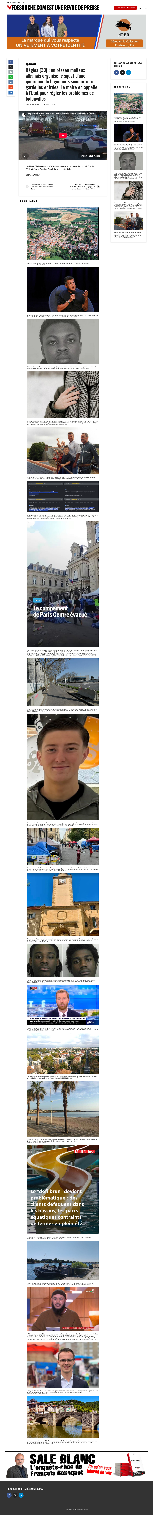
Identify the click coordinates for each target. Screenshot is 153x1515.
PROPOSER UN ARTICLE (15, 2)
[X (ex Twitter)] (122, 72)
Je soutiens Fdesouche (125, 8)
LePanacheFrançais (32, 104)
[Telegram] (128, 72)
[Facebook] (116, 72)
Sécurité (33, 63)
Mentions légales (82, 1509)
